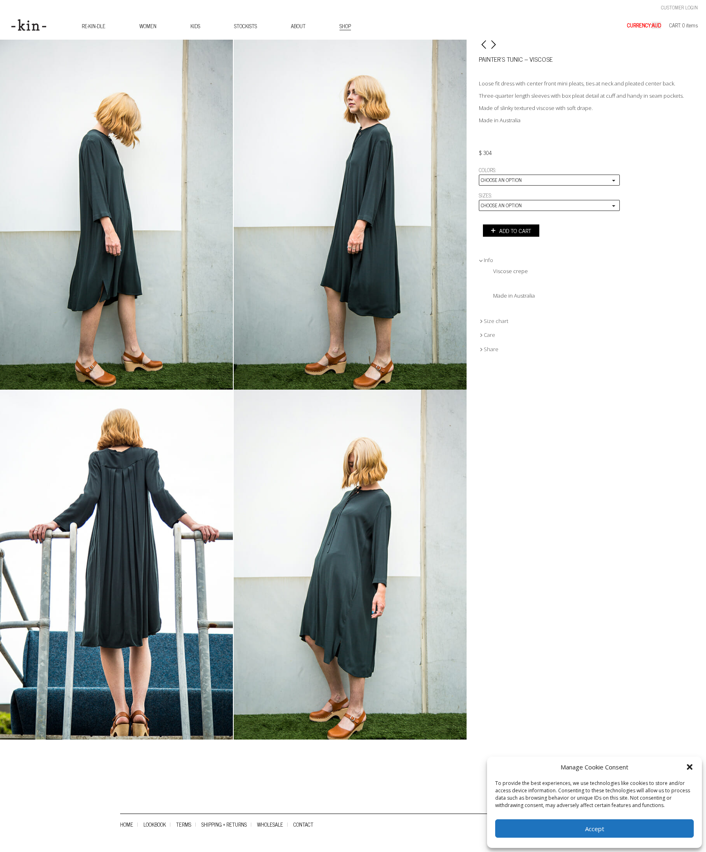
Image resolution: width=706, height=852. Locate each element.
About (298, 26)
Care (489, 335)
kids (195, 26)
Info (488, 260)
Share (491, 349)
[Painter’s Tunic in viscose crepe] (116, 215)
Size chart (496, 321)
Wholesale (270, 824)
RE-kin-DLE (93, 26)
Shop (345, 26)
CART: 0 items (683, 25)
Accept (594, 829)
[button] (690, 767)
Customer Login (679, 7)
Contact (303, 824)
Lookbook (154, 824)
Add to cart (515, 230)
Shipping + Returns (224, 824)
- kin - (21, 25)
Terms (183, 824)
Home (126, 824)
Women (147, 26)
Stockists (245, 26)
